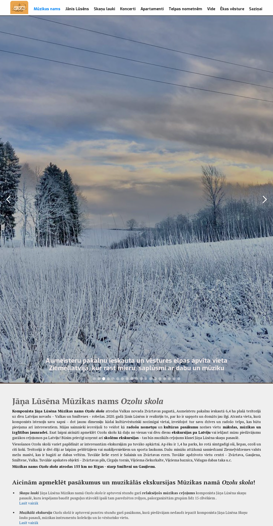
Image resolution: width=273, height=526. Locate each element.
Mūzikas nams (47, 9)
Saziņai (255, 9)
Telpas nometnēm (185, 9)
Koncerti (128, 9)
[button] (8, 199)
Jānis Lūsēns (77, 9)
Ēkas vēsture (232, 9)
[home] (19, 7)
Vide (211, 9)
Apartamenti (152, 9)
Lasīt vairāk (28, 503)
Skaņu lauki (104, 9)
